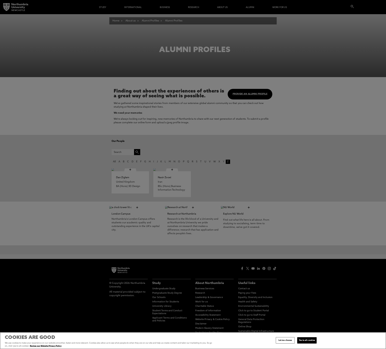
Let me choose (285, 340)
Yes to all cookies (307, 340)
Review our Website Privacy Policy (46, 346)
